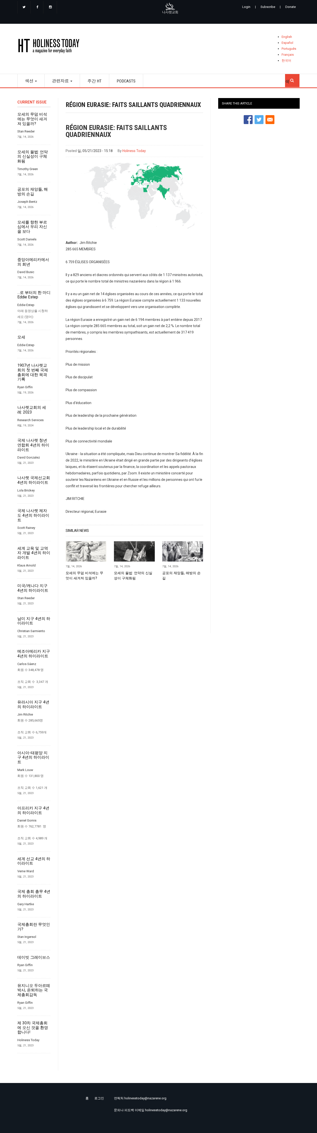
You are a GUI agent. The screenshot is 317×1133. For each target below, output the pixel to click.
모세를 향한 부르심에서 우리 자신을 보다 (32, 227)
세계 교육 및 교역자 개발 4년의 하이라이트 (33, 553)
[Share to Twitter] (259, 119)
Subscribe (268, 7)
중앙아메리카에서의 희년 (33, 262)
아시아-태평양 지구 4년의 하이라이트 (33, 757)
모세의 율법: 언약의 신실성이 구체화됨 (32, 156)
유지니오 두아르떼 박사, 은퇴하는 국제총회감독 (33, 990)
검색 (292, 79)
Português (289, 49)
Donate (290, 7)
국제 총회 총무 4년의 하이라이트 (33, 894)
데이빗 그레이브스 (33, 957)
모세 (21, 337)
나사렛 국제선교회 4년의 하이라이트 (33, 480)
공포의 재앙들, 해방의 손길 (32, 191)
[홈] (50, 47)
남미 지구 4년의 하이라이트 (33, 621)
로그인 (99, 1098)
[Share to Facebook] (248, 119)
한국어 (286, 60)
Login (246, 7)
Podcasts (126, 80)
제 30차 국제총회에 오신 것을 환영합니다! (32, 1027)
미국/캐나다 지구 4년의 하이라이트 (32, 588)
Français (288, 54)
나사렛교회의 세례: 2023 (31, 409)
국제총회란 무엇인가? (33, 926)
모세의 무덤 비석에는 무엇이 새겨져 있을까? (32, 119)
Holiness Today (134, 151)
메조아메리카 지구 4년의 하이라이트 (33, 653)
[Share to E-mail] (269, 119)
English (287, 37)
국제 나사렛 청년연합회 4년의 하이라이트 (33, 445)
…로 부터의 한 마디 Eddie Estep (34, 295)
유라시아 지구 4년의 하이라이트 (33, 704)
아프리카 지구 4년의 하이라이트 (33, 810)
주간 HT (94, 80)
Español (287, 43)
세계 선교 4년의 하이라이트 (33, 861)
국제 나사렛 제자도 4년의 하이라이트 (33, 515)
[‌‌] (24, 7)
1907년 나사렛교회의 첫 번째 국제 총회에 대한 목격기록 (32, 372)
